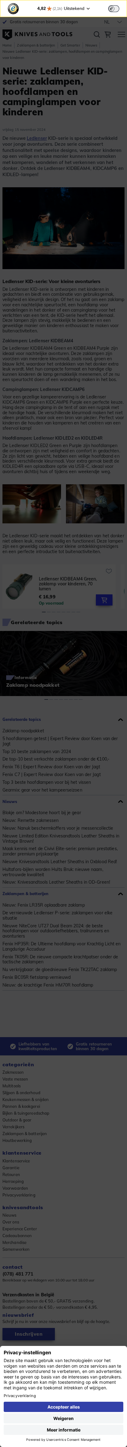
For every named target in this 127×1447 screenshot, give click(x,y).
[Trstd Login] (117, 8)
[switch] (113, 8)
